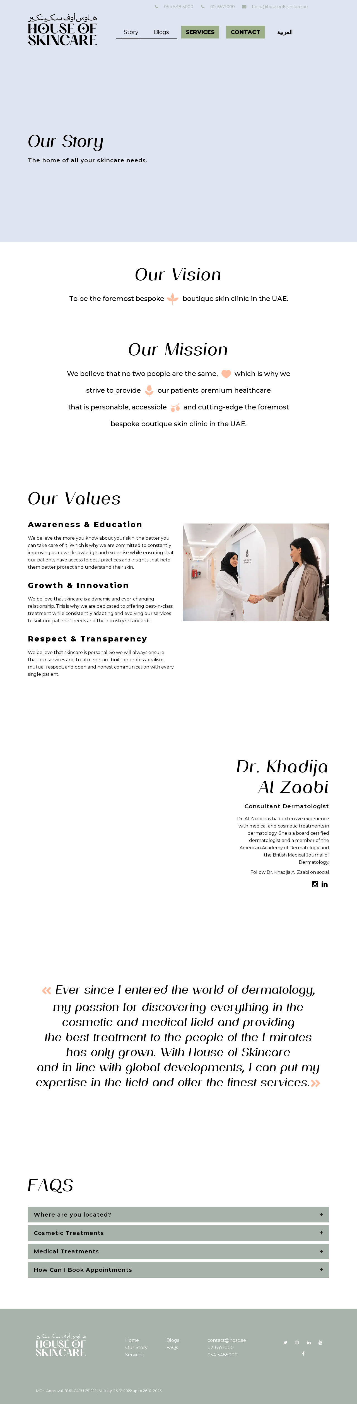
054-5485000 (223, 1354)
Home (132, 1340)
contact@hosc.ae (227, 1340)
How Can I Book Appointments (83, 1270)
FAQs (172, 1347)
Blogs (173, 1340)
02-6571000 (221, 1347)
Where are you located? (72, 1214)
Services (134, 1354)
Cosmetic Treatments (69, 1233)
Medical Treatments (66, 1251)
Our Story (136, 1347)
